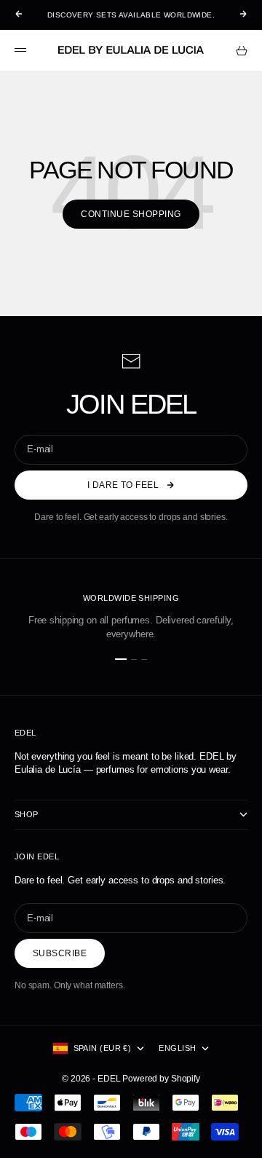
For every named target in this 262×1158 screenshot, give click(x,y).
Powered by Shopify (161, 1079)
